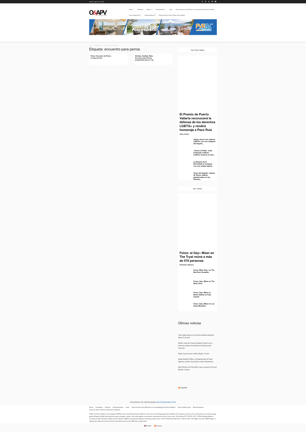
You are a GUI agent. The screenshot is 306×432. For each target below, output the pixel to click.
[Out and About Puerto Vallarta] (98, 12)
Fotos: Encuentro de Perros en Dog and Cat (101, 57)
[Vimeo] (212, 1)
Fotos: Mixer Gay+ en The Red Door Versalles (203, 271)
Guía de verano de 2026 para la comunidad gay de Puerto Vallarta (153, 407)
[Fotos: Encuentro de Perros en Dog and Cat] (122, 58)
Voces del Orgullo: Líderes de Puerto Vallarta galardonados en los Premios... (204, 176)
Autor (127, 407)
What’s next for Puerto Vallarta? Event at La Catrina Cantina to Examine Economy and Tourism (195, 345)
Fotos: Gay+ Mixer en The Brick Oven (203, 282)
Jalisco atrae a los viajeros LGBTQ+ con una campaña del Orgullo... (204, 141)
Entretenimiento (118, 407)
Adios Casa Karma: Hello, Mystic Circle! (193, 353)
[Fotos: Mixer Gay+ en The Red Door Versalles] (184, 272)
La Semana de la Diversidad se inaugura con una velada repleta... (203, 164)
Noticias (107, 407)
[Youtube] (215, 1)
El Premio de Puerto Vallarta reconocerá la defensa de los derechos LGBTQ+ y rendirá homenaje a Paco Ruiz (197, 122)
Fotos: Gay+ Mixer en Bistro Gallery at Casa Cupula (202, 294)
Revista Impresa (198, 407)
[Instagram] (205, 1)
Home (91, 407)
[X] (209, 1)
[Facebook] (202, 1)
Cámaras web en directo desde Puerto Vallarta (104, 410)
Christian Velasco (187, 265)
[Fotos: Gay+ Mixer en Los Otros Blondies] (184, 305)
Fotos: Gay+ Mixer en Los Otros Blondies (203, 304)
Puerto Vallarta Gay (184, 407)
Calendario (99, 407)
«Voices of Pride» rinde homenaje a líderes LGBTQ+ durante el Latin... (204, 152)
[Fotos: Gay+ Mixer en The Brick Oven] (184, 283)
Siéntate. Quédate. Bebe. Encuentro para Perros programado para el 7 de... (145, 58)
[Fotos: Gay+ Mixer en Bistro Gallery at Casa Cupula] (184, 294)
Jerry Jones (184, 134)
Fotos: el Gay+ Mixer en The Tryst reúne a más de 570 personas (197, 257)
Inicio (91, 45)
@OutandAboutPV (166, 402)
